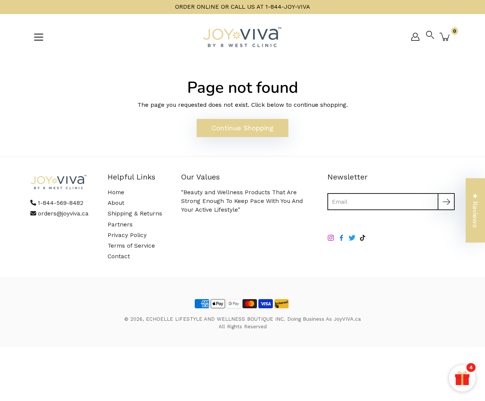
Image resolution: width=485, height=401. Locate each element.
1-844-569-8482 (60, 203)
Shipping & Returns (135, 213)
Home (116, 192)
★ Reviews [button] (475, 210)
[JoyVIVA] (242, 37)
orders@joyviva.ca (63, 213)
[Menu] (38, 37)
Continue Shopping (242, 128)
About (116, 203)
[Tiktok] (362, 238)
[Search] (432, 37)
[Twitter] (352, 238)
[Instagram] (330, 238)
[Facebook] (341, 238)
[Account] (415, 37)
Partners (120, 224)
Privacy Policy (127, 235)
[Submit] (446, 201)
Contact (119, 256)
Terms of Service (131, 245)
